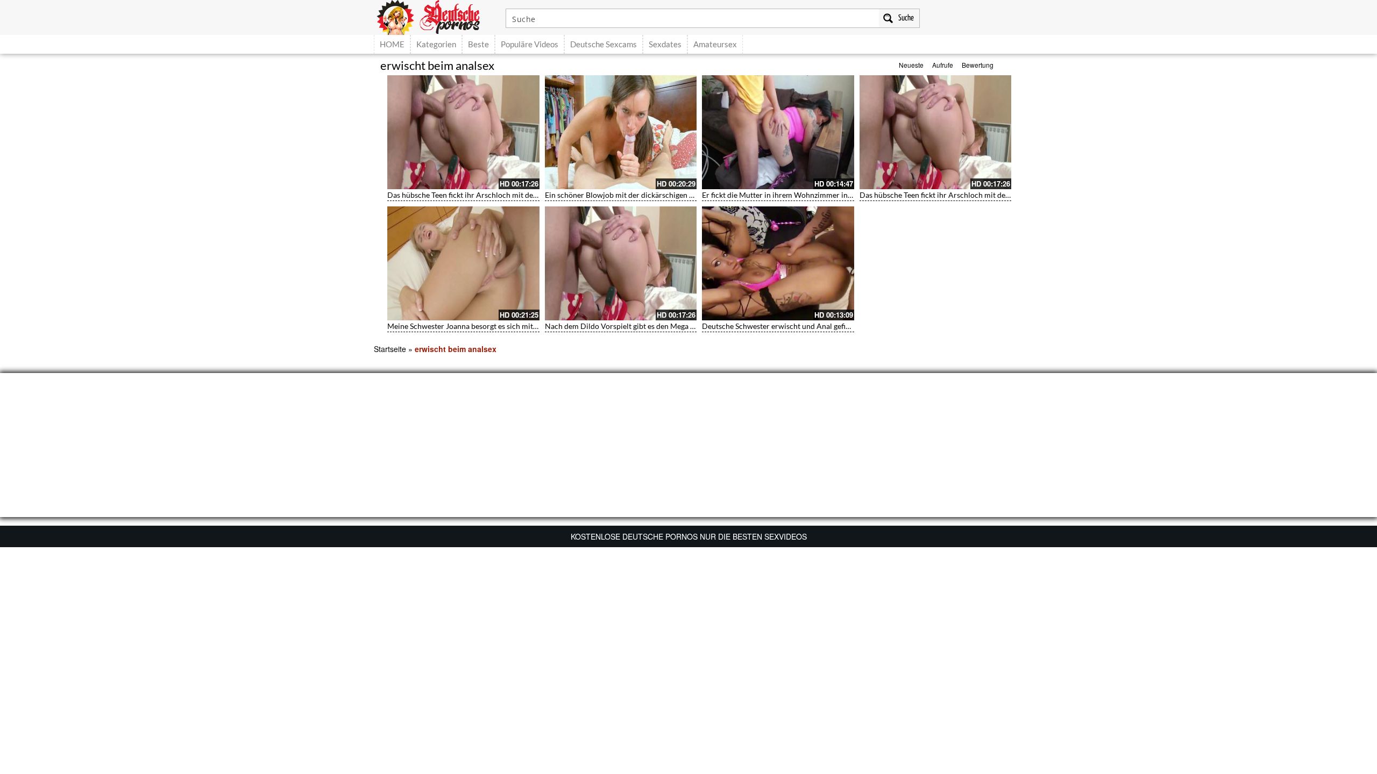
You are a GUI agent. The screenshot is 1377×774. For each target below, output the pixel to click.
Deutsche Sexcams (603, 44)
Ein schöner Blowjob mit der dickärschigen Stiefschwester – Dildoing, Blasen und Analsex (693, 194)
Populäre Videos (529, 44)
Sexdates (665, 44)
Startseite (390, 348)
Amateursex (715, 44)
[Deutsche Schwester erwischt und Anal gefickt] (778, 263)
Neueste (911, 64)
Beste (478, 44)
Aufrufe (942, 64)
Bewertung (977, 64)
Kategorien (436, 44)
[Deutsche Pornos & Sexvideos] (436, 16)
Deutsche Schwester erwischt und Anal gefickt (779, 326)
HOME (392, 44)
